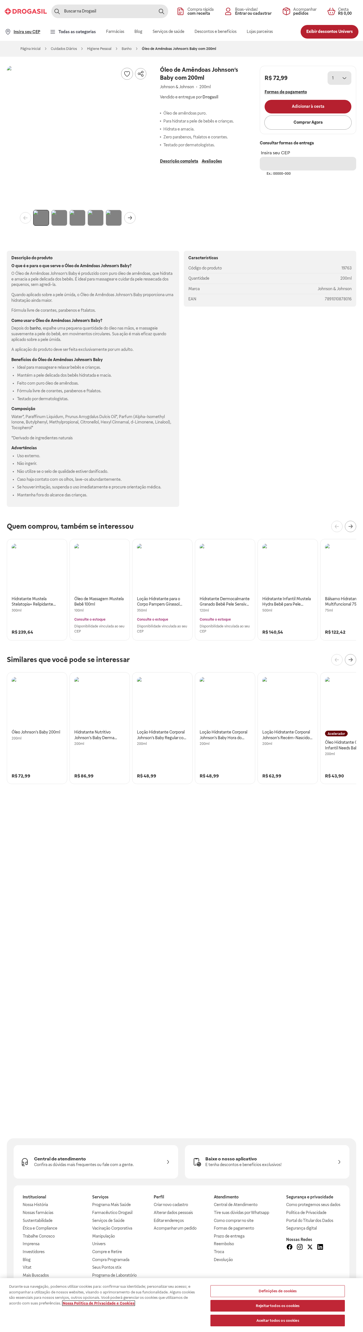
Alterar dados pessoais (173, 1212)
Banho (127, 49)
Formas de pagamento (234, 1228)
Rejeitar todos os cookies (277, 1306)
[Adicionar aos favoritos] (127, 73)
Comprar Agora (308, 122)
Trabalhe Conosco (39, 1236)
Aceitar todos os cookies (277, 1320)
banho (35, 328)
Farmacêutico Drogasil (112, 1212)
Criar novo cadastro (171, 1204)
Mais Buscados (36, 1275)
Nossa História (35, 1204)
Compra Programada (110, 1259)
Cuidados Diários (64, 49)
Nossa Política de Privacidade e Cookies (98, 1303)
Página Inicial (30, 49)
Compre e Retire (107, 1251)
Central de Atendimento (236, 1204)
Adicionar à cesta (308, 106)
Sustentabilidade (37, 1220)
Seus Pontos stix (107, 1267)
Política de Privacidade (306, 1212)
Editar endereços (169, 1220)
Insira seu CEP (275, 152)
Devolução (223, 1259)
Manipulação (103, 1236)
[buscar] (161, 11)
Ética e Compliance (40, 1228)
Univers (98, 1244)
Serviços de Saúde (108, 1220)
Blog (27, 1259)
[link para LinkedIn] (320, 1248)
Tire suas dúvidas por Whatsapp (241, 1212)
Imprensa (31, 1244)
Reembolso (224, 1244)
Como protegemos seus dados (313, 1204)
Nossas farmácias (38, 1212)
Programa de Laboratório (114, 1275)
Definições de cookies (278, 1291)
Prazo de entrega (229, 1236)
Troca (219, 1251)
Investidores (34, 1251)
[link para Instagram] (299, 1248)
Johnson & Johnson (335, 288)
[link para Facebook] (289, 1248)
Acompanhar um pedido (175, 1228)
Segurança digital (301, 1228)
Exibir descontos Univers (329, 31)
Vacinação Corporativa (112, 1228)
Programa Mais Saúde (111, 1204)
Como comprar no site (234, 1220)
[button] (78, 137)
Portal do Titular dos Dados (309, 1220)
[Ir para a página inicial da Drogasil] (26, 11)
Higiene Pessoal (99, 49)
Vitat (27, 1267)
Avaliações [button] (212, 161)
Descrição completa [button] (179, 161)
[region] (181, 1305)
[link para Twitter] (310, 1248)
